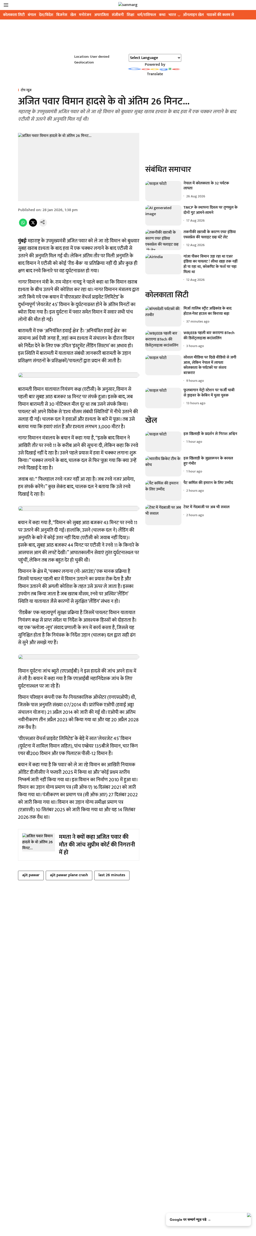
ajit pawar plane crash (69, 875)
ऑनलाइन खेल (193, 14)
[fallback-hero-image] (163, 191)
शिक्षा (130, 14)
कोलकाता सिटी (14, 14)
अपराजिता (101, 14)
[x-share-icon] (33, 225)
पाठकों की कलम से (220, 14)
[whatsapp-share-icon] (23, 225)
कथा (162, 14)
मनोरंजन (85, 14)
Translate (155, 74)
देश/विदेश (46, 14)
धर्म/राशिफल (146, 14)
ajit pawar (31, 875)
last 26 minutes (111, 875)
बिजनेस (61, 14)
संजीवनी (118, 14)
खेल (73, 14)
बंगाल (32, 14)
